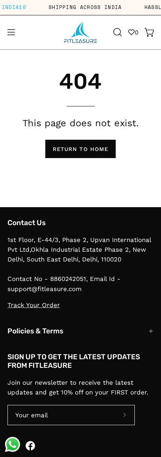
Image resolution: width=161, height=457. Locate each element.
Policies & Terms (35, 331)
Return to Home (80, 149)
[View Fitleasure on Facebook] (30, 445)
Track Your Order (33, 305)
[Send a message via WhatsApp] (12, 444)
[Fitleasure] (80, 32)
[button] (117, 32)
